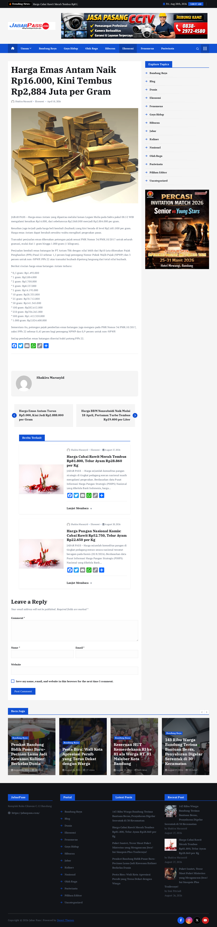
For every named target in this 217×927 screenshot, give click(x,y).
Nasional (155, 147)
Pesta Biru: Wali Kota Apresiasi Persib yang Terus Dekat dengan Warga (132, 879)
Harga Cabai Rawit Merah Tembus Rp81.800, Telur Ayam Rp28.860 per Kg (134, 832)
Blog (152, 81)
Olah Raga (91, 48)
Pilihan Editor (158, 172)
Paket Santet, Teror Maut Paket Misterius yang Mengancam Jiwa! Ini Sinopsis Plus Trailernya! (132, 847)
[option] (31, 746)
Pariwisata (167, 48)
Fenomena (147, 48)
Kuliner (154, 139)
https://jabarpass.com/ (25, 813)
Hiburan (110, 48)
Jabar (153, 131)
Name (15, 647)
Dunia (153, 89)
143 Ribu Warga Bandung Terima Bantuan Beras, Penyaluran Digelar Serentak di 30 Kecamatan (133, 816)
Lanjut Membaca (78, 508)
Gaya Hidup (71, 48)
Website (16, 664)
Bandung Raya (48, 48)
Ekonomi (128, 48)
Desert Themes (65, 920)
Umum (25, 48)
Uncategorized (159, 180)
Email (80, 647)
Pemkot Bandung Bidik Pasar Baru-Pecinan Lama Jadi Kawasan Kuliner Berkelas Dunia (134, 863)
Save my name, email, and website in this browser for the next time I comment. (64, 681)
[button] (202, 712)
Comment (18, 618)
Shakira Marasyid (23, 101)
